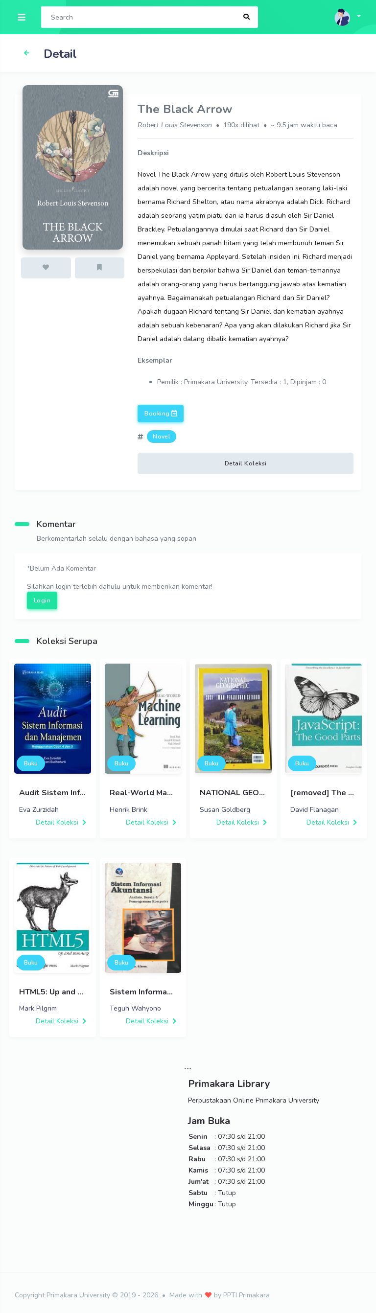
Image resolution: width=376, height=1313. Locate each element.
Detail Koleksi (58, 822)
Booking (157, 413)
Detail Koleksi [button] (246, 463)
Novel (161, 436)
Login (42, 600)
